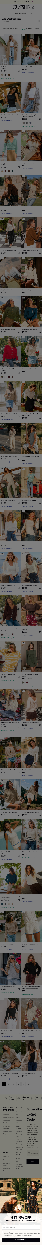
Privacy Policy (16, 1235)
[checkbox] (2, 1232)
